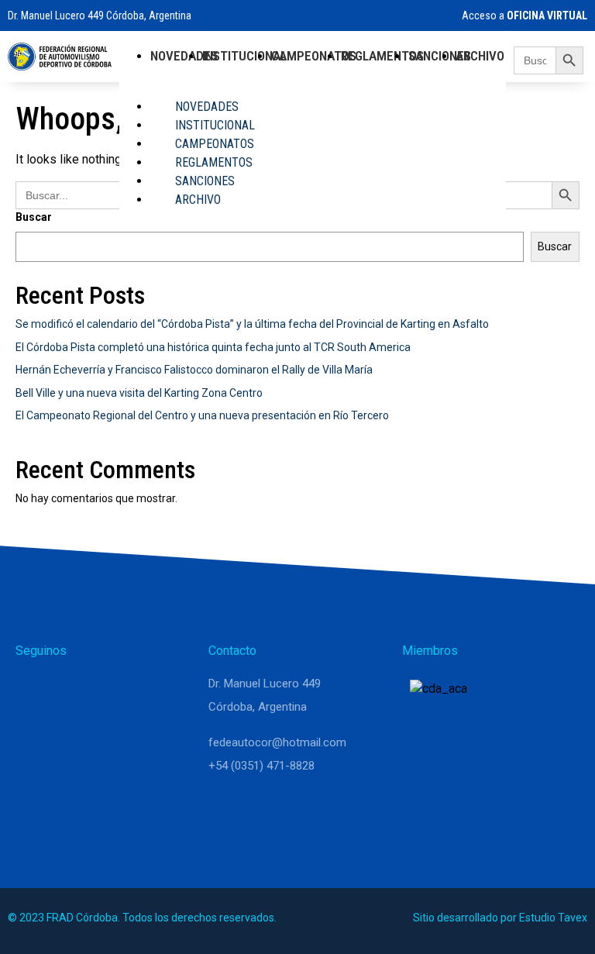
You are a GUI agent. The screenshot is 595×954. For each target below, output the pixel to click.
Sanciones (439, 56)
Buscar (555, 246)
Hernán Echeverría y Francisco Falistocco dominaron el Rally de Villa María (194, 369)
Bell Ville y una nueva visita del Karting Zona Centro (139, 393)
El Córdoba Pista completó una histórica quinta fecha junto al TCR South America (213, 347)
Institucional (244, 56)
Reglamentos (382, 56)
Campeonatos (313, 56)
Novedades (184, 56)
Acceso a (523, 15)
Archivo (480, 56)
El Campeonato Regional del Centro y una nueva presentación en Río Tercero (202, 415)
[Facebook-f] (108, 690)
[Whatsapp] (34, 690)
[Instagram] (71, 690)
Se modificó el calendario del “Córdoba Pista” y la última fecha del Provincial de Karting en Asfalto (252, 324)
